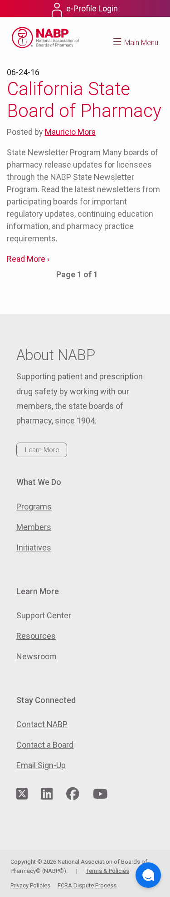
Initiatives (33, 547)
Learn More (42, 450)
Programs (34, 506)
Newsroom (36, 656)
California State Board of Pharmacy (84, 100)
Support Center (43, 615)
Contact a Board (44, 744)
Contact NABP (42, 724)
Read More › (28, 259)
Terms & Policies (107, 870)
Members (33, 527)
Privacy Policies (30, 885)
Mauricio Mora (70, 132)
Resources (36, 636)
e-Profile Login (92, 8)
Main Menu (141, 42)
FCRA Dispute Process (87, 885)
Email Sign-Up (41, 765)
